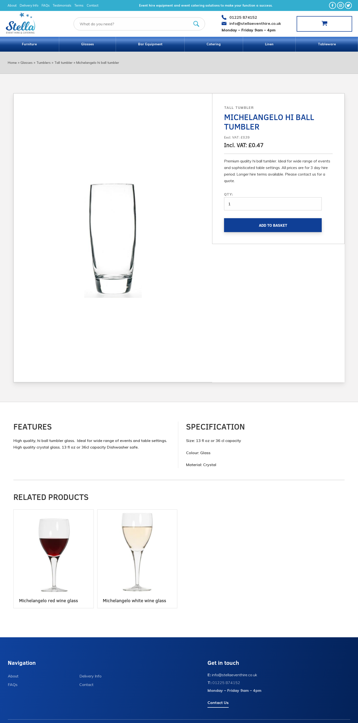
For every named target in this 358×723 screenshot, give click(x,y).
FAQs (46, 5)
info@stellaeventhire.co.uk (255, 23)
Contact (92, 5)
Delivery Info (29, 5)
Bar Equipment (150, 44)
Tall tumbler (63, 63)
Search (196, 24)
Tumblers (43, 63)
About (12, 5)
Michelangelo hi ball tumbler (97, 63)
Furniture (29, 44)
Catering (214, 44)
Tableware (327, 44)
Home (12, 63)
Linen (269, 44)
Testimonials (62, 5)
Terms (79, 5)
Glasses (87, 44)
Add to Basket (273, 225)
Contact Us (218, 702)
